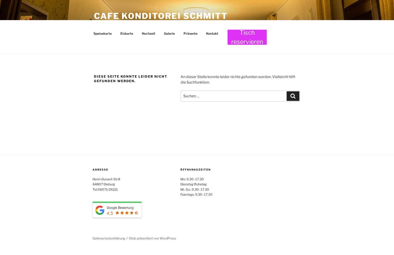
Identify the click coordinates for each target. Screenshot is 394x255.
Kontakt (212, 33)
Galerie (169, 33)
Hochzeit (148, 33)
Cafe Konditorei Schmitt (161, 16)
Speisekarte (102, 33)
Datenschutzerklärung (109, 238)
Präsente (190, 33)
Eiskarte (126, 33)
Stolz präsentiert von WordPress (152, 238)
